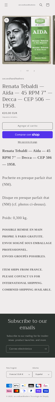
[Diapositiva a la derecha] (34, 71)
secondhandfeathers (22, 396)
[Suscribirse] (45, 349)
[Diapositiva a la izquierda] (20, 71)
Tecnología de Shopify (40, 396)
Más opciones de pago (27, 142)
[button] (6, 5)
